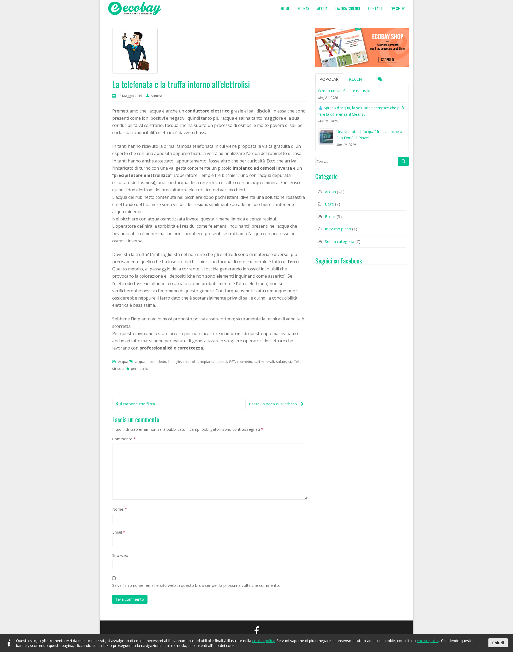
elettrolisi (190, 361)
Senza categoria (339, 241)
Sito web (120, 555)
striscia (118, 368)
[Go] (403, 161)
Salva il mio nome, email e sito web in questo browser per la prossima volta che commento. (196, 585)
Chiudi (498, 642)
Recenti (357, 79)
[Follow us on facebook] (256, 630)
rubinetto (244, 361)
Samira (156, 95)
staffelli (294, 361)
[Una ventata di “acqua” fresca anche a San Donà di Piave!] (326, 137)
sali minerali (264, 361)
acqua (140, 361)
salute (281, 361)
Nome (119, 509)
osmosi (221, 361)
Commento (124, 438)
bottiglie (174, 361)
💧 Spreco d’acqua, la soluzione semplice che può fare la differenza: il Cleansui (361, 111)
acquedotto (156, 361)
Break (330, 216)
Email (118, 532)
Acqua (123, 361)
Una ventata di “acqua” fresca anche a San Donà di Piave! (369, 135)
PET (232, 361)
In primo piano (338, 228)
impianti (206, 361)
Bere (329, 204)
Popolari (330, 79)
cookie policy (263, 640)
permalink (139, 368)
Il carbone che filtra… (138, 403)
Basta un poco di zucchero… (275, 403)
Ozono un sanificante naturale (344, 90)
